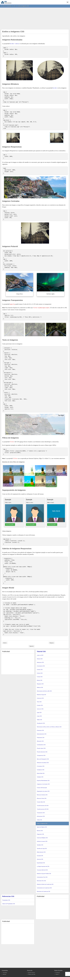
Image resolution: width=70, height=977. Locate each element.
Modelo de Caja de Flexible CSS (44, 873)
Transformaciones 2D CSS (42, 805)
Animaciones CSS (41, 816)
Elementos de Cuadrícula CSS (43, 891)
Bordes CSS (39, 680)
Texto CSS (39, 701)
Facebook (57, 972)
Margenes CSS (40, 683)
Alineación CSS (40, 741)
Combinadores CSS (41, 744)
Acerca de (29, 970)
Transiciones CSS (41, 812)
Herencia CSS (40, 859)
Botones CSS (40, 830)
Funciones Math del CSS (42, 870)
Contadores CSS (40, 769)
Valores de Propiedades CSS (8, 903)
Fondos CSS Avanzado (42, 787)
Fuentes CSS (40, 705)
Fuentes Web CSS (41, 802)
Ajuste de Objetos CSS (42, 827)
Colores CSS (39, 673)
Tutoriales (9, 6)
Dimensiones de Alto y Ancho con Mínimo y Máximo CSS (49, 726)
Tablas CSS (39, 719)
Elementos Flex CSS (41, 880)
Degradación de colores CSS (43, 791)
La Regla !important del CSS (43, 866)
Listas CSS (39, 716)
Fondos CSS (39, 676)
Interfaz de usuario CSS (42, 841)
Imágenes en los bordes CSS (43, 784)
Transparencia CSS (41, 755)
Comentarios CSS (41, 666)
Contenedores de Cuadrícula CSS (44, 887)
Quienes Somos (31, 972)
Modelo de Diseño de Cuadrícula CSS (45, 884)
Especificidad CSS (41, 862)
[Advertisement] (35, 18)
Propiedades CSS (6, 900)
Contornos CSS (40, 698)
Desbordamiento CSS (41, 734)
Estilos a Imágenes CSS (23, 6)
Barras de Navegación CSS (43, 759)
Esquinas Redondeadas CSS (43, 780)
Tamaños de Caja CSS (42, 848)
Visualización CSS (41, 723)
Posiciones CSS (40, 730)
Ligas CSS (39, 712)
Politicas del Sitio (31, 974)
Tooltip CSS (39, 819)
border (55, 88)
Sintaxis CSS (39, 658)
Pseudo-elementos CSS (42, 751)
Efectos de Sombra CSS (42, 794)
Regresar (52, 642)
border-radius (14, 43)
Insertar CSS (39, 669)
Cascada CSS (40, 855)
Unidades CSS (40, 776)
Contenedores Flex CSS (42, 877)
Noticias (4, 974)
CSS (14, 6)
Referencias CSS (8, 896)
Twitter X (57, 974)
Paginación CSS (40, 834)
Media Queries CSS (41, 852)
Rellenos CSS (40, 687)
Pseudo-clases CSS (41, 748)
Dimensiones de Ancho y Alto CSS (44, 691)
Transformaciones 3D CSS (42, 809)
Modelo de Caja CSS (41, 694)
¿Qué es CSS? (40, 655)
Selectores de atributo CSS (43, 762)
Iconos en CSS (40, 708)
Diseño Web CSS (40, 773)
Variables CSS (40, 844)
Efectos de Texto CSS (41, 798)
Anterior (5, 642)
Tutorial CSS (41, 651)
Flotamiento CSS (40, 737)
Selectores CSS (40, 662)
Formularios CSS (40, 766)
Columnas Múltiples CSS (42, 837)
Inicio (4, 6)
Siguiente (32, 646)
